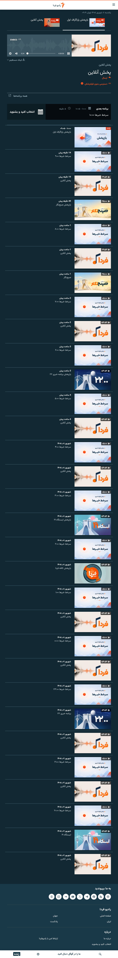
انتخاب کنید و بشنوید (22, 112)
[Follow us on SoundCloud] (66, 897)
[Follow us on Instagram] (59, 897)
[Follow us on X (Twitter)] (80, 897)
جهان (55, 916)
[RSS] (101, 897)
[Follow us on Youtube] (73, 897)
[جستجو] (100, 954)
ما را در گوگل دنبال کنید (69, 954)
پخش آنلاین (105, 65)
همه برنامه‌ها (20, 96)
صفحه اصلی (105, 916)
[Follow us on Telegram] (87, 897)
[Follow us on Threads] (52, 897)
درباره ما (107, 938)
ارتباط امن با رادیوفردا (48, 938)
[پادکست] (38, 954)
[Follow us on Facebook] (94, 897)
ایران (109, 922)
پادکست (54, 922)
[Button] (106, 79)
